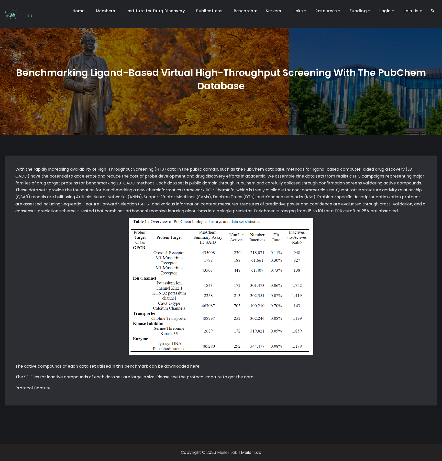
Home (79, 11)
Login (385, 11)
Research (243, 11)
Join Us (411, 11)
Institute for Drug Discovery (155, 11)
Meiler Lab (227, 452)
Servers (273, 11)
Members (105, 11)
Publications (209, 11)
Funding (358, 11)
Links (298, 11)
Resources (326, 11)
